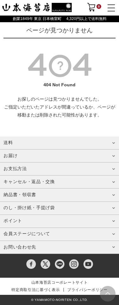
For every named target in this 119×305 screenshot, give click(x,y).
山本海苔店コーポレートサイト (59, 282)
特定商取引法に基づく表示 (35, 290)
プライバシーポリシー (87, 290)
